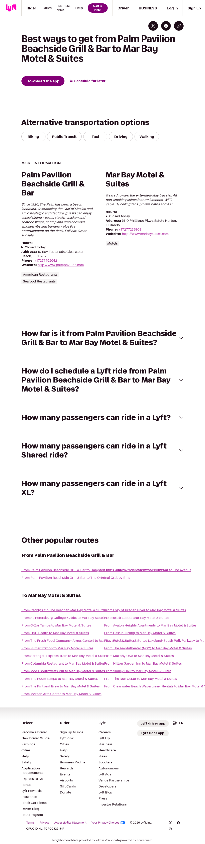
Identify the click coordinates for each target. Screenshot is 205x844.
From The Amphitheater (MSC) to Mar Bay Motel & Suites (148, 648)
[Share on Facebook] (166, 26)
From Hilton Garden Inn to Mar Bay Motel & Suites (143, 663)
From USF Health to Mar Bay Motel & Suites (55, 633)
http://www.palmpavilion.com (61, 265)
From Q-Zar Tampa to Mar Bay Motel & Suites (56, 625)
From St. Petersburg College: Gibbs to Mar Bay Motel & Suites (69, 617)
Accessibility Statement (70, 823)
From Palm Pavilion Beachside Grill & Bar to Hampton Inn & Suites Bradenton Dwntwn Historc (94, 570)
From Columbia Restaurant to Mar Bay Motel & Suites (63, 663)
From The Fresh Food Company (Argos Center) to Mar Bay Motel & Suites (78, 640)
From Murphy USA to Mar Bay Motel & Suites (139, 656)
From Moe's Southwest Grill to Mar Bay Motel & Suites (63, 671)
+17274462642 (45, 260)
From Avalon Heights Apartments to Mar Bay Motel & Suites (150, 625)
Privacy (44, 823)
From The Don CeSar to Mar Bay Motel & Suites (140, 678)
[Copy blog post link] (179, 26)
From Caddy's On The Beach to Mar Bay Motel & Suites (63, 610)
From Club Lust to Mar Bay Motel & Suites (136, 617)
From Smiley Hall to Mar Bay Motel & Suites (137, 671)
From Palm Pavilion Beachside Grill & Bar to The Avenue (147, 570)
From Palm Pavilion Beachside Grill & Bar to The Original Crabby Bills (75, 577)
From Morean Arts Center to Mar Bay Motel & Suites (61, 694)
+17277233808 (130, 229)
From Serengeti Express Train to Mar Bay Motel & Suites (64, 656)
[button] (102, 338)
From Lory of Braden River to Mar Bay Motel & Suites (145, 610)
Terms (30, 823)
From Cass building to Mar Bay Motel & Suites (140, 633)
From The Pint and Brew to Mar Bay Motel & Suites (60, 686)
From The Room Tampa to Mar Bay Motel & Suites (59, 678)
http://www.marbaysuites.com (145, 234)
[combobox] (178, 722)
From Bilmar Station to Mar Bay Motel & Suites (57, 648)
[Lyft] (11, 8)
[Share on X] (153, 26)
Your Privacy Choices (105, 823)
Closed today (35, 247)
